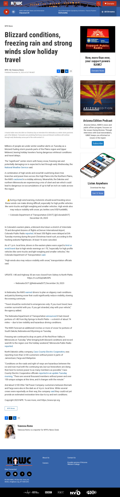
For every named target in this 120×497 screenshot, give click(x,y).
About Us (46, 458)
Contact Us (72, 458)
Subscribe (98, 143)
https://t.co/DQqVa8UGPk (39, 278)
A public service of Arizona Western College (77, 463)
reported (29, 233)
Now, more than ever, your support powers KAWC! (97, 61)
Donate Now (98, 70)
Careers (45, 463)
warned (29, 292)
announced (51, 316)
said (43, 255)
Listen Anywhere (98, 183)
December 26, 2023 (39, 218)
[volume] (13, 11)
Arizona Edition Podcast (97, 120)
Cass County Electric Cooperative (49, 351)
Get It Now (97, 193)
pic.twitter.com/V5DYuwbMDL (54, 209)
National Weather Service (16, 167)
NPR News (9, 26)
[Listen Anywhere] (97, 165)
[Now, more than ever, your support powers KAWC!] (97, 39)
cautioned (18, 179)
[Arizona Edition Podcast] (97, 97)
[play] (6, 11)
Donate (110, 3)
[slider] (17, 11)
